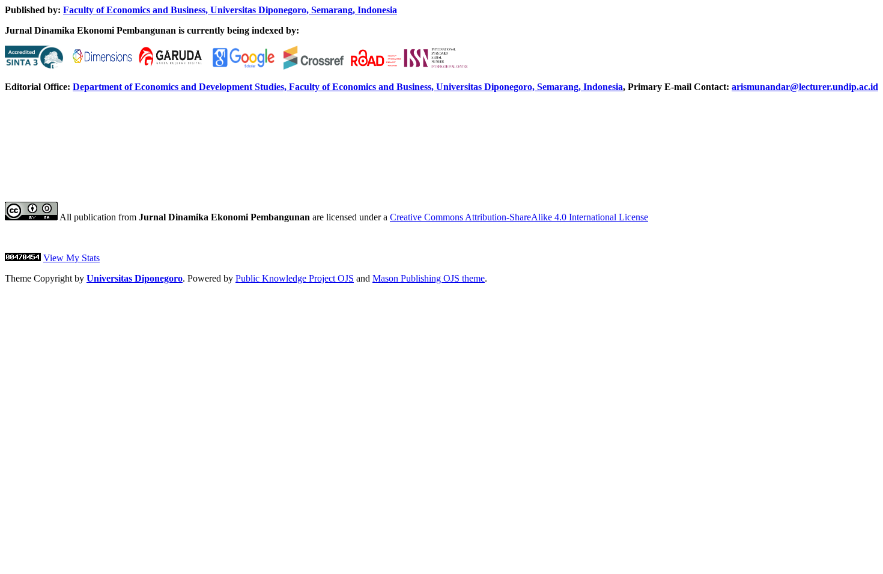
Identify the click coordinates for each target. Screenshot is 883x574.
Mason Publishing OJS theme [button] (428, 278)
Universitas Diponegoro (134, 278)
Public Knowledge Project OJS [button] (294, 278)
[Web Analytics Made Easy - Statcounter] (23, 258)
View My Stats (71, 258)
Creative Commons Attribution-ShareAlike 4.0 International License (519, 217)
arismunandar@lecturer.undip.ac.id (805, 87)
